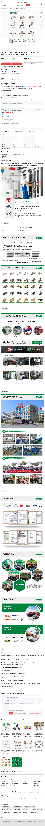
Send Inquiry (11, 63)
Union (7, 798)
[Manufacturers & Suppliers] (22, 2)
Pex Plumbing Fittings (17, 812)
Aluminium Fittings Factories (7, 809)
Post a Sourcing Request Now (35, 713)
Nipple (11, 798)
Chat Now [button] (34, 63)
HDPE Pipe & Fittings (37, 785)
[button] (40, 131)
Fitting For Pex (17, 809)
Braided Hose (24, 785)
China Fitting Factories (6, 806)
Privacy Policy (40, 821)
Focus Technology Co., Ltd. (15, 821)
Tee (2, 798)
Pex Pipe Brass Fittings (6, 812)
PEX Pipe (24, 781)
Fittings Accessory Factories (30, 806)
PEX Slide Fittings (15, 783)
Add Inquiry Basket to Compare (22, 45)
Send (11, 713)
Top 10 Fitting (25, 812)
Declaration (34, 821)
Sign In (3, 123)
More (2, 817)
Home (2, 8)
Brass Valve (3, 785)
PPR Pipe (3, 781)
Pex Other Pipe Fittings (32, 798)
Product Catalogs (17, 779)
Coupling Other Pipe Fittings (20, 798)
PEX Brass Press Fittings (37, 781)
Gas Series (35, 783)
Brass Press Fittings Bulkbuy (7, 815)
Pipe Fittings (16, 8)
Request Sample (20, 66)
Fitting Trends (33, 812)
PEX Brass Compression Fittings (7, 783)
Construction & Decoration (8, 8)
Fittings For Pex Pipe (26, 809)
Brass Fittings (25, 783)
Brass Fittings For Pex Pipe (37, 809)
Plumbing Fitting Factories (17, 806)
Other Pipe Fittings (22, 8)
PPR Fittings (14, 781)
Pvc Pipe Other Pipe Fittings (7, 801)
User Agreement (29, 821)
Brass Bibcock (14, 785)
